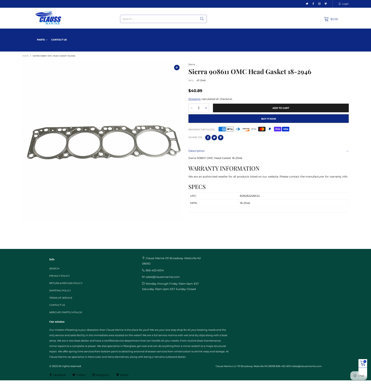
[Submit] (202, 19)
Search (54, 268)
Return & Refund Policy (66, 283)
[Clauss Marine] (48, 18)
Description (196, 151)
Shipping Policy (60, 290)
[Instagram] (319, 3)
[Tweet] (214, 137)
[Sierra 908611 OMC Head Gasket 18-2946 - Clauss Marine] (102, 142)
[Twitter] (307, 3)
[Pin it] (221, 137)
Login (345, 3)
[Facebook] (313, 3)
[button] (191, 108)
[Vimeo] (325, 3)
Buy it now (268, 118)
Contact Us (59, 39)
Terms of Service (60, 297)
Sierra (191, 64)
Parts (41, 39)
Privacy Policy (59, 275)
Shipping (194, 99)
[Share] (208, 137)
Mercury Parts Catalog (65, 312)
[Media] (177, 67)
